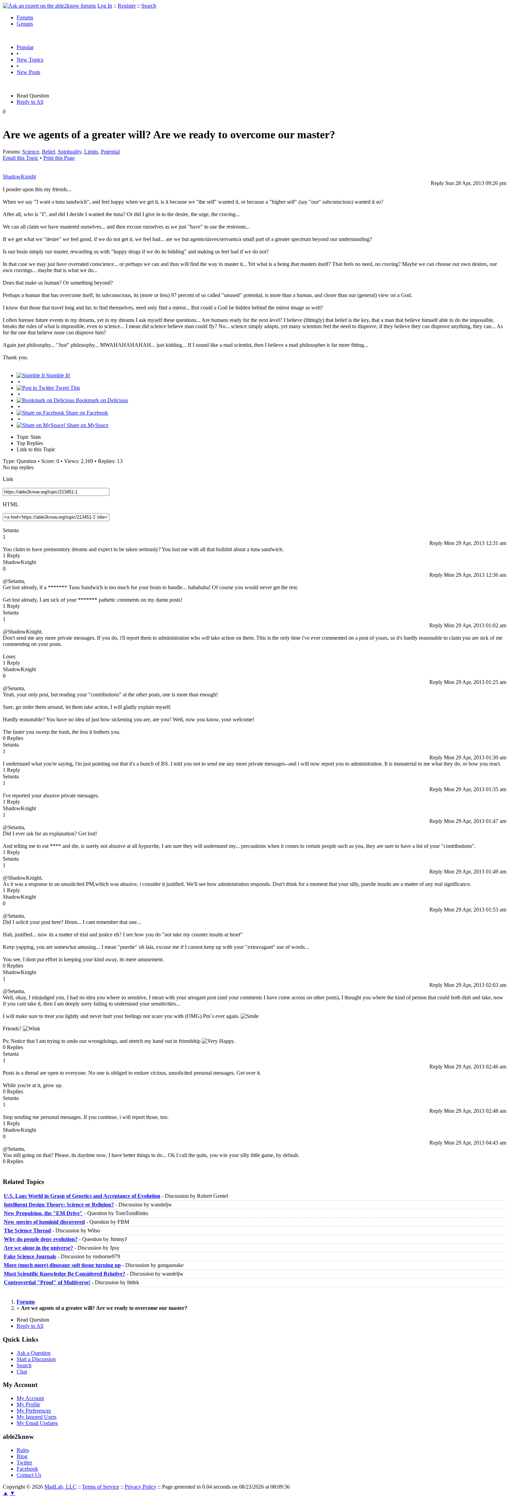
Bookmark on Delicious (101, 400)
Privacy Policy (141, 1487)
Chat (22, 1372)
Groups (25, 24)
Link (8, 479)
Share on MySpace (86, 425)
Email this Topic (20, 158)
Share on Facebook (86, 413)
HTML (11, 504)
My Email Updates (37, 1423)
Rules (23, 1450)
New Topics (30, 60)
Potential (110, 152)
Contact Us (29, 1475)
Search (148, 6)
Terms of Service (100, 1487)
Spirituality (69, 152)
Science (30, 152)
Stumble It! (57, 375)
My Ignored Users (36, 1417)
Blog (22, 1456)
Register (127, 6)
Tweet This (67, 388)
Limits (91, 152)
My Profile (28, 1404)
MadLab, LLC (60, 1487)
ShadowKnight (19, 176)
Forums (25, 17)
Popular (25, 47)
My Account (30, 1398)
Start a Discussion (36, 1359)
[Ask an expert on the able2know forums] (49, 6)
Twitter (24, 1462)
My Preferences (34, 1411)
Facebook (27, 1469)
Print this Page (59, 158)
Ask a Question (34, 1353)
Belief (48, 152)
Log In (104, 6)
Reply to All (30, 102)
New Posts (28, 72)
